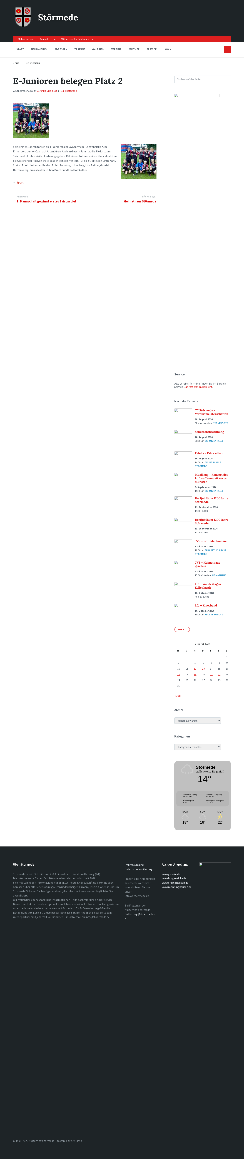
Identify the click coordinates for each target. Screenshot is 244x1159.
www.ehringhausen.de (175, 882)
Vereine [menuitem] (116, 49)
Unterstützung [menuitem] (26, 39)
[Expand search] (227, 49)
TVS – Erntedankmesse (211, 541)
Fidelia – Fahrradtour (209, 453)
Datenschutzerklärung (138, 869)
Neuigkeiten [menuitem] (39, 49)
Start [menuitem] (20, 49)
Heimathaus (219, 575)
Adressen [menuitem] (61, 49)
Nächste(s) (149, 196)
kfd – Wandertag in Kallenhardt (208, 585)
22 (219, 674)
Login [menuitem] (167, 49)
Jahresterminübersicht (198, 386)
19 (195, 674)
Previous (22, 196)
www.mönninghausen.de (176, 887)
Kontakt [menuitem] (44, 39)
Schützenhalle (214, 440)
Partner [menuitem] (134, 49)
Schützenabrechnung (209, 432)
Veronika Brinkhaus (47, 90)
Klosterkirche (214, 614)
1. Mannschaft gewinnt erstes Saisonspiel (46, 201)
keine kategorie (68, 90)
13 (203, 668)
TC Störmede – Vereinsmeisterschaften (211, 412)
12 (195, 668)
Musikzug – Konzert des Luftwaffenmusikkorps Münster (211, 478)
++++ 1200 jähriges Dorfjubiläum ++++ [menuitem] (73, 39)
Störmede (58, 17)
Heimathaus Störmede (140, 201)
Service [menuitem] (152, 49)
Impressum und (134, 864)
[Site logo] (23, 26)
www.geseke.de (171, 874)
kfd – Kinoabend (206, 605)
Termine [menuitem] (79, 49)
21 (211, 674)
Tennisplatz (220, 423)
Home (16, 63)
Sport (20, 182)
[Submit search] (226, 79)
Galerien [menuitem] (98, 49)
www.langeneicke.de (174, 878)
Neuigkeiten (33, 63)
